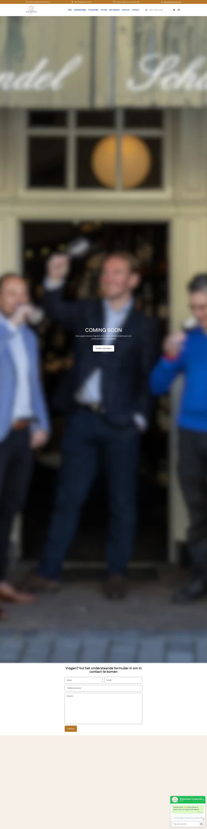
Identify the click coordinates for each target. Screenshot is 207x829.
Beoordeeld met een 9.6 (172, 2)
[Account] (174, 10)
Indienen (70, 728)
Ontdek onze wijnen (104, 348)
